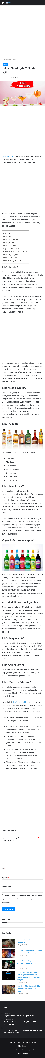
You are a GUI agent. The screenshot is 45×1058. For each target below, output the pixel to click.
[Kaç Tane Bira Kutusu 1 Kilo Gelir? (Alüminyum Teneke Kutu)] (8, 989)
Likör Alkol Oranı (10, 258)
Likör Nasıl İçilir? (10, 246)
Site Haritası (22, 1046)
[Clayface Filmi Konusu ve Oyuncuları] (8, 943)
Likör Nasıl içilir (19, 702)
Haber (14, 59)
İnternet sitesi (7, 886)
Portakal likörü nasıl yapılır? (15, 252)
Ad (3, 869)
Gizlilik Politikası (22, 1054)
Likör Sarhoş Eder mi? (12, 261)
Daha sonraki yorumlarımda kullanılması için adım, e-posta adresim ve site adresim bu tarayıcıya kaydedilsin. (22, 899)
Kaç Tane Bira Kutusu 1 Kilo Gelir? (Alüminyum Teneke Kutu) (28, 988)
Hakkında (17, 1050)
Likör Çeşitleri (9, 242)
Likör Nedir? (8, 236)
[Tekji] (8, 3)
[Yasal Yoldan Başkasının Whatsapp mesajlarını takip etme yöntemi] (8, 964)
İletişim (24, 1050)
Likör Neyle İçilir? (10, 254)
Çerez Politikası (34, 1050)
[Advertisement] (22, 29)
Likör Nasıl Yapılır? (11, 239)
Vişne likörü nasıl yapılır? (14, 248)
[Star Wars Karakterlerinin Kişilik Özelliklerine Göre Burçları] (8, 953)
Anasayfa (7, 59)
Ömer (6, 77)
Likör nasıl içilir (9, 156)
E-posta (5, 878)
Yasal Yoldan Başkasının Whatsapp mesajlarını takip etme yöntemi (28, 963)
